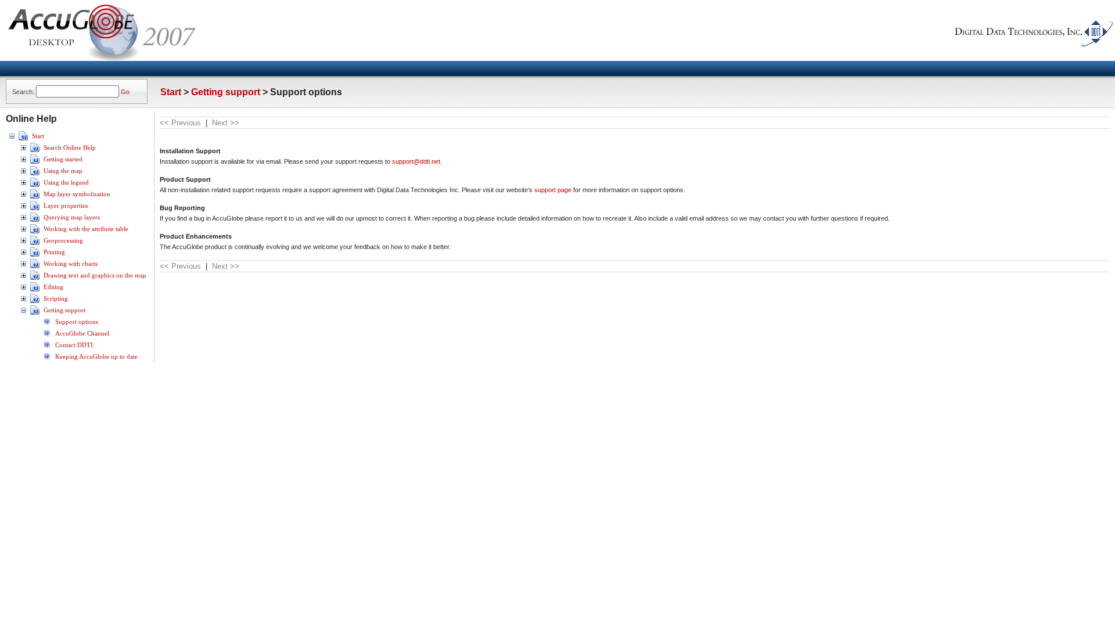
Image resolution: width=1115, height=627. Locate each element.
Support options (76, 322)
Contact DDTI (74, 345)
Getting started (63, 159)
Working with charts (71, 264)
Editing (53, 287)
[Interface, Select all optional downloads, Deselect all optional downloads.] (46, 359)
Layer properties (66, 206)
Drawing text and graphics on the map (95, 275)
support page (552, 189)
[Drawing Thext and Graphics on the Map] (35, 278)
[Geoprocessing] (35, 243)
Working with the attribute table (86, 229)
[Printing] (35, 255)
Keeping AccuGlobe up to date (96, 357)
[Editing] (35, 290)
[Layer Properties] (35, 209)
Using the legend (66, 182)
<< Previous (180, 122)
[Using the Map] (35, 174)
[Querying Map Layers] (35, 220)
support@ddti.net (416, 161)
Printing (54, 252)
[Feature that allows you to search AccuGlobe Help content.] (35, 150)
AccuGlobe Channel (82, 333)
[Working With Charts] (35, 267)
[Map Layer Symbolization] (35, 197)
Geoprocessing (63, 240)
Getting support (225, 92)
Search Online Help (70, 148)
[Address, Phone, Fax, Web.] (46, 348)
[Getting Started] (35, 162)
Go (125, 91)
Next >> (225, 122)
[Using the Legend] (35, 185)
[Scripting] (35, 301)
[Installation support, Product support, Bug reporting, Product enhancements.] (46, 325)
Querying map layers (72, 217)
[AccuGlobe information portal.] (46, 336)
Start (170, 92)
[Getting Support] (35, 313)
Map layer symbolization (77, 194)
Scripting (56, 299)
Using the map (63, 171)
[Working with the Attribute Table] (35, 232)
